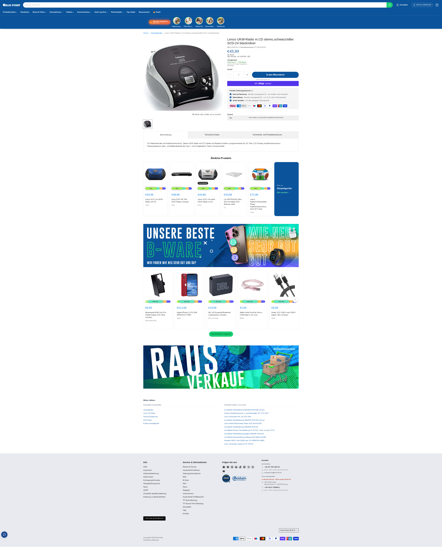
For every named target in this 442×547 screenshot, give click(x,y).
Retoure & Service (189, 467)
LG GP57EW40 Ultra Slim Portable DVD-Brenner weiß (232, 201)
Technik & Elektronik (150, 417)
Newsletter (187, 507)
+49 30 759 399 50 (272, 467)
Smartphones (56, 12)
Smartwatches (83, 12)
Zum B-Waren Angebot (221, 334)
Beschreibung (165, 134)
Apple (179, 318)
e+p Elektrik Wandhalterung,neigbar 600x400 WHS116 (244, 434)
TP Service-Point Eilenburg (193, 503)
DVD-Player (147, 420)
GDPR (145, 490)
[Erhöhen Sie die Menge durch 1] (247, 75)
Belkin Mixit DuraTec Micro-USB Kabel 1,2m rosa (251, 313)
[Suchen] (390, 5)
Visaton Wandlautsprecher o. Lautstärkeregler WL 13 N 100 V (246, 413)
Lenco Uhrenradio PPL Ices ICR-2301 (237, 417)
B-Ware (186, 480)
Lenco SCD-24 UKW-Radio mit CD (154, 200)
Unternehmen (188, 493)
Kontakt (186, 513)
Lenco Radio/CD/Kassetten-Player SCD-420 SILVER (243, 423)
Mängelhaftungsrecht (151, 483)
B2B (184, 477)
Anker (273, 318)
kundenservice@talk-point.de (272, 473)
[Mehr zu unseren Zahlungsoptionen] (252, 90)
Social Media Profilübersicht (193, 497)
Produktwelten (9, 12)
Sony (173, 205)
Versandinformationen (191, 470)
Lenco (147, 205)
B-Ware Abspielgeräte (151, 423)
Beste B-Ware (39, 12)
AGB (145, 467)
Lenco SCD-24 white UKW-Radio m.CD (206, 200)
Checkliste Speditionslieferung (154, 493)
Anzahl (229, 69)
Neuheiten (24, 12)
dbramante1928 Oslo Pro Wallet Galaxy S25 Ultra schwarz (155, 315)
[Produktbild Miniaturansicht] (147, 124)
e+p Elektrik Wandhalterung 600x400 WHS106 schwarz (244, 410)
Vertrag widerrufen (154, 518)
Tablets (69, 12)
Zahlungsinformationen (192, 473)
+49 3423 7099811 (272, 487)
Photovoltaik (116, 12)
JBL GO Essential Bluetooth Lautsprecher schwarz (219, 313)
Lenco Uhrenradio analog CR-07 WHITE (238, 444)
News (145, 487)
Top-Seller (130, 12)
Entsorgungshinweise (151, 480)
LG (225, 208)
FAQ (184, 483)
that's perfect (101, 12)
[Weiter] (295, 299)
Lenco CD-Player (149, 413)
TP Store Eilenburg (190, 500)
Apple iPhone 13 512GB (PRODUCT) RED (187, 313)
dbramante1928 (150, 321)
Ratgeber (186, 490)
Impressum (147, 470)
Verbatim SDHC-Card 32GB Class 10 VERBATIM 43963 (244, 440)
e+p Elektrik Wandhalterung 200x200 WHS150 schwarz (244, 420)
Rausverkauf (144, 12)
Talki (184, 510)
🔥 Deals (157, 12)
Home (145, 33)
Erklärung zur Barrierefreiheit (154, 497)
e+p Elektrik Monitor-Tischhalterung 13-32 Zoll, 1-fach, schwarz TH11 (249, 430)
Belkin (242, 318)
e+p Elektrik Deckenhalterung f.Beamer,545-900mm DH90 (245, 437)
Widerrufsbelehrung (151, 473)
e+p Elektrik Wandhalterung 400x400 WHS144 (241, 427)
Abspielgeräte (156, 33)
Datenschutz (148, 477)
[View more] (221, 245)
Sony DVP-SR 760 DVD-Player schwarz (180, 200)
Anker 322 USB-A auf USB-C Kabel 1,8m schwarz (283, 313)
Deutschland (287, 530)
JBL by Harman (213, 318)
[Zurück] (146, 299)
